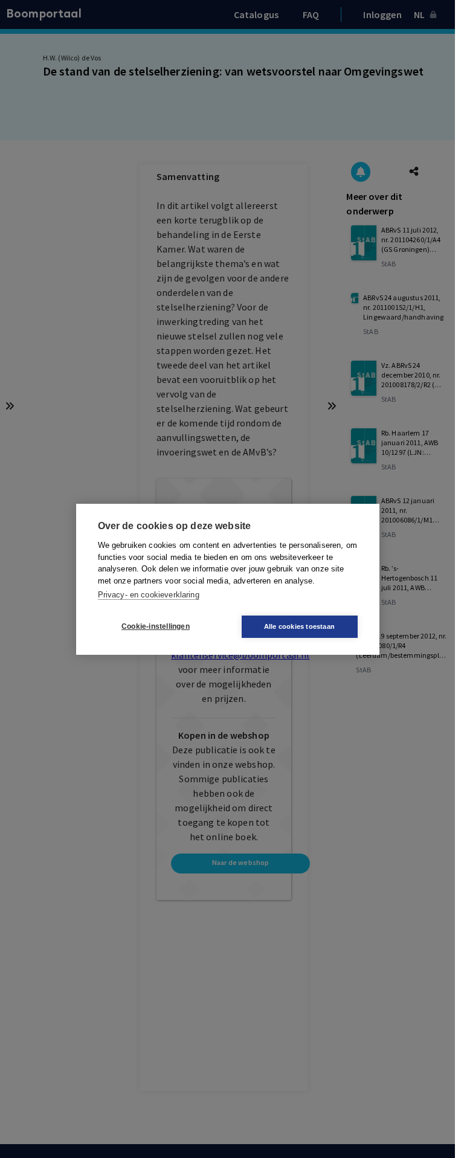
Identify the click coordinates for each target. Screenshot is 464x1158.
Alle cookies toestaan (299, 626)
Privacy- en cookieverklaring (148, 594)
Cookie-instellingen (155, 626)
